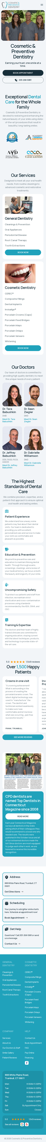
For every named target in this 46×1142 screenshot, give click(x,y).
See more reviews (23, 737)
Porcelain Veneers (33, 1017)
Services (6, 1038)
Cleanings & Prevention (7, 973)
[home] (10, 5)
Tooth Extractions (10, 994)
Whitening (29, 1022)
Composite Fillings (33, 977)
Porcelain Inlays (32, 1007)
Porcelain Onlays (32, 1012)
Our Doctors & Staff (11, 1048)
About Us (6, 1043)
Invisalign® (29, 986)
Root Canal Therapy (11, 989)
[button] (42, 5)
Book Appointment (23, 73)
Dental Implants (32, 982)
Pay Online (29, 1052)
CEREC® (29, 972)
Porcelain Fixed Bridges (31, 1001)
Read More (23, 816)
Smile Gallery (8, 1052)
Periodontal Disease (11, 985)
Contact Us (30, 1038)
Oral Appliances (9, 980)
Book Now (23, 252)
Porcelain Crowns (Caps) (33, 993)
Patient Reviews (9, 1057)
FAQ (27, 1048)
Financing (29, 1057)
